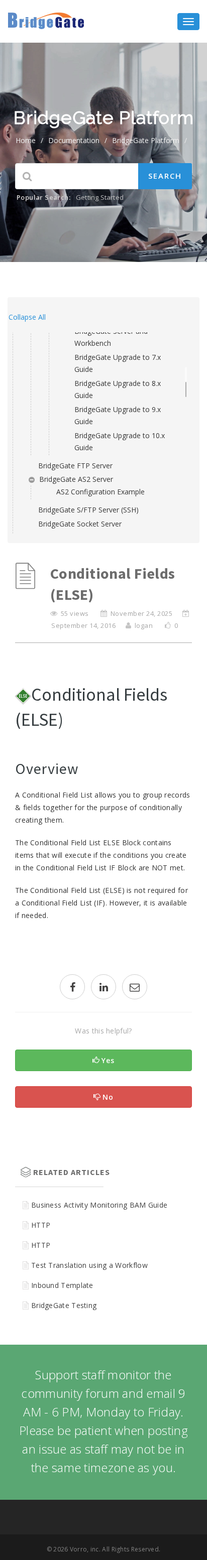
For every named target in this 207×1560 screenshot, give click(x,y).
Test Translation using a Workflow (89, 1265)
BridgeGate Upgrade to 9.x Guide (117, 415)
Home (26, 140)
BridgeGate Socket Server (80, 524)
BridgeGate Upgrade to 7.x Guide (117, 363)
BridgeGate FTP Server (75, 465)
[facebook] (72, 988)
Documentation (73, 140)
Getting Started (100, 197)
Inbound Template (62, 1285)
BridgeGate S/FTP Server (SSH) (88, 509)
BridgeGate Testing (63, 1305)
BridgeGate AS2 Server (76, 479)
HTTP (40, 1225)
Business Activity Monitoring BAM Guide (99, 1205)
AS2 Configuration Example (100, 491)
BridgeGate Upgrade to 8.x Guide (117, 389)
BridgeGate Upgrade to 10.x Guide (119, 441)
